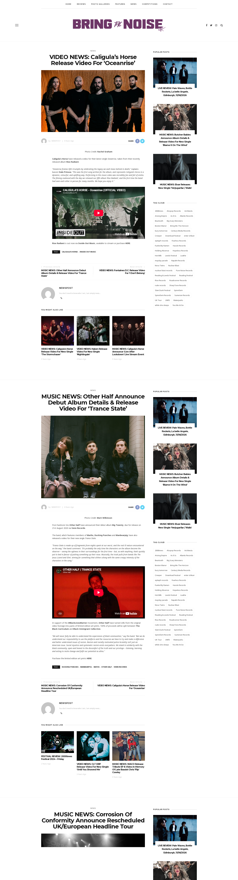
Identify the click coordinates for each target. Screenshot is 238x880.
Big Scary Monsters (175, 221)
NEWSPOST (56, 141)
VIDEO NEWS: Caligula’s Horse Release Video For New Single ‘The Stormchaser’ (57, 352)
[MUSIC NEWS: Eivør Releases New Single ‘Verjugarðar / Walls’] (175, 169)
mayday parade (161, 260)
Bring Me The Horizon (179, 226)
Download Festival (172, 236)
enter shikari (189, 236)
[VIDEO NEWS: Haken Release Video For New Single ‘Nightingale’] (93, 330)
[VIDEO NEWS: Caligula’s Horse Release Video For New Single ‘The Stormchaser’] (57, 330)
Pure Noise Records (184, 270)
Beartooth (159, 221)
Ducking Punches (70, 667)
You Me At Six (178, 305)
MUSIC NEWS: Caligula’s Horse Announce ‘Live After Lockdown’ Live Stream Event (128, 352)
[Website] (61, 713)
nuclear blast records (163, 270)
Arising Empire (161, 216)
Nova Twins (160, 265)
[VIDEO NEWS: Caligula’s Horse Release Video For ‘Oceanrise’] (93, 100)
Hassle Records (179, 245)
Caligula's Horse (70, 252)
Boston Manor (161, 226)
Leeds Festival (171, 255)
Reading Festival (186, 275)
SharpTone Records (177, 285)
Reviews (81, 4)
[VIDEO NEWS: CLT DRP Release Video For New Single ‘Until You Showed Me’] (93, 745)
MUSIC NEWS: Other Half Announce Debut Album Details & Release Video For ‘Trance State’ (63, 273)
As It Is (173, 216)
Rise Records (160, 280)
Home (68, 4)
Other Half (106, 667)
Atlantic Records (186, 216)
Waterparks (178, 300)
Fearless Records (179, 240)
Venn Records (120, 667)
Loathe (183, 255)
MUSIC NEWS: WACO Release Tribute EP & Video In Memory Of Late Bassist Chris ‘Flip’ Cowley (128, 768)
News (133, 4)
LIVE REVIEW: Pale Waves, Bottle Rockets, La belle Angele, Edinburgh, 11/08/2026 (175, 92)
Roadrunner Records (178, 280)
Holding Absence (162, 250)
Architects (188, 211)
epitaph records (161, 240)
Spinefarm (178, 290)
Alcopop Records (174, 211)
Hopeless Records (180, 250)
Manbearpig (86, 667)
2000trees (159, 211)
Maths (96, 667)
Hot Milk (158, 255)
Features (120, 4)
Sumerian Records (182, 295)
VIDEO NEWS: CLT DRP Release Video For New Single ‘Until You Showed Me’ (93, 767)
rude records (160, 285)
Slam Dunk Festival (162, 290)
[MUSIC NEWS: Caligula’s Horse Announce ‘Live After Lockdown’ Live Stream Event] (128, 330)
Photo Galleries (100, 4)
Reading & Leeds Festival (165, 275)
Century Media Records (180, 231)
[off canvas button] (16, 25)
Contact (168, 4)
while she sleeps (162, 305)
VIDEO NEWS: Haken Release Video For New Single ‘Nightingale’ (92, 352)
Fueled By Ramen (162, 245)
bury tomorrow (161, 231)
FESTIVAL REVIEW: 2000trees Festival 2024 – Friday (56, 757)
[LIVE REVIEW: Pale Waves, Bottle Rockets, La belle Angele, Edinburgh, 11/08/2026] (175, 72)
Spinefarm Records (163, 295)
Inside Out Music (88, 252)
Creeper (158, 236)
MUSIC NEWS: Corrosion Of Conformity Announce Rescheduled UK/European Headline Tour (61, 688)
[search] (221, 25)
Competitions (149, 4)
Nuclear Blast (173, 265)
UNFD (167, 300)
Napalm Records (178, 260)
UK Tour (158, 300)
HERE (127, 243)
